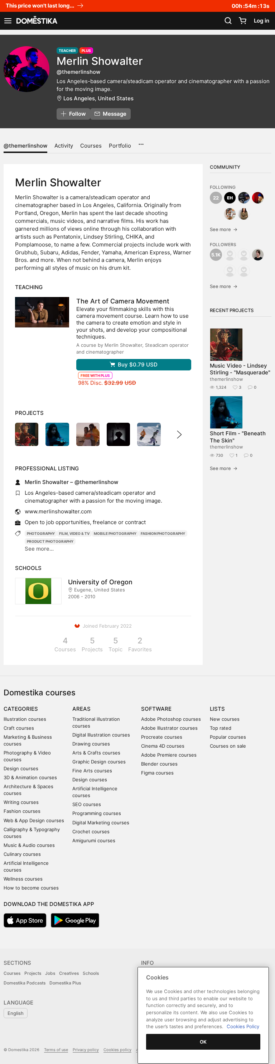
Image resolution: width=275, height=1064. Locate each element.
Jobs (50, 973)
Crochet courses (91, 831)
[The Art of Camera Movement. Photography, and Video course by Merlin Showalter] (42, 312)
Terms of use (56, 1049)
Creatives (69, 973)
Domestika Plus (65, 983)
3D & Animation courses (30, 777)
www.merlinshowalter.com (58, 511)
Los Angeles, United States (98, 98)
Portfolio (120, 145)
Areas (81, 708)
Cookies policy (117, 1049)
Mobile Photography (115, 533)
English (16, 1013)
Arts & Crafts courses (96, 753)
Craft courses (19, 728)
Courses (91, 145)
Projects (32, 973)
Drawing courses (91, 744)
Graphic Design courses (99, 762)
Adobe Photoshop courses (171, 719)
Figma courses (157, 773)
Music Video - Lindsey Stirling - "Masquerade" (240, 369)
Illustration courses (25, 719)
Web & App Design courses (34, 820)
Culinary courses (22, 854)
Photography (41, 533)
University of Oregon (100, 582)
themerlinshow (226, 379)
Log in (261, 20)
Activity (63, 145)
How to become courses (31, 888)
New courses (225, 719)
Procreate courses (161, 737)
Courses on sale (228, 746)
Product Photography (50, 541)
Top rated (220, 728)
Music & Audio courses (29, 845)
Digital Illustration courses (101, 735)
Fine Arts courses (92, 770)
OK (203, 1042)
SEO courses (86, 804)
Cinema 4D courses (162, 746)
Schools (91, 973)
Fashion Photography (163, 533)
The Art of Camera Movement (122, 301)
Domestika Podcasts (24, 983)
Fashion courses (22, 811)
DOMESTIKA (36, 21)
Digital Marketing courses (100, 822)
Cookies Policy (243, 1026)
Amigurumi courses (93, 840)
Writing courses (21, 802)
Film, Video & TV (74, 533)
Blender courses (159, 764)
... (141, 142)
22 (216, 198)
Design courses (21, 768)
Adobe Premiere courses (169, 755)
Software (156, 708)
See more (223, 229)
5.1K (216, 255)
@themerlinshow (25, 145)
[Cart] (242, 21)
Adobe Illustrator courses (169, 728)
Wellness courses (23, 879)
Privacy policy (86, 1049)
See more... (39, 548)
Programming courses (96, 813)
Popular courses (228, 737)
